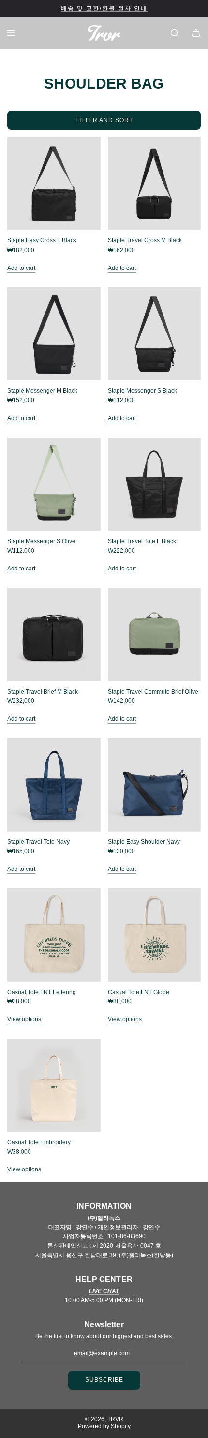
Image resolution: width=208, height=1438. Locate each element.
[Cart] (196, 33)
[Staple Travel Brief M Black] (54, 634)
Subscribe (104, 1379)
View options (24, 1019)
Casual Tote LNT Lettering (41, 992)
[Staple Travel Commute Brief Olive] (154, 634)
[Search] (174, 33)
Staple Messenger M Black (42, 390)
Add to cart (21, 268)
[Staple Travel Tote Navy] (54, 785)
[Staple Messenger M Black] (54, 334)
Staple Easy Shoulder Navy (144, 841)
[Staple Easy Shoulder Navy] (154, 785)
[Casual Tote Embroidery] (54, 1085)
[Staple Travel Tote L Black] (154, 484)
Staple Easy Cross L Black (41, 240)
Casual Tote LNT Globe (138, 992)
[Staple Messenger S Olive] (54, 484)
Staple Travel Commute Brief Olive (153, 691)
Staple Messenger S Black (142, 390)
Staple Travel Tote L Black (142, 541)
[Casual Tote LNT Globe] (154, 935)
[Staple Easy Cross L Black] (54, 184)
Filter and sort (104, 120)
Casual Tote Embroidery (39, 1142)
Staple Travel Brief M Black (42, 691)
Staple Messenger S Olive (41, 541)
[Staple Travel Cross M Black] (154, 184)
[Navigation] (10, 33)
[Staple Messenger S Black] (154, 334)
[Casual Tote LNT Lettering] (54, 935)
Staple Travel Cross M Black (145, 240)
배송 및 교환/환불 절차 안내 (104, 8)
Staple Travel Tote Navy (38, 841)
